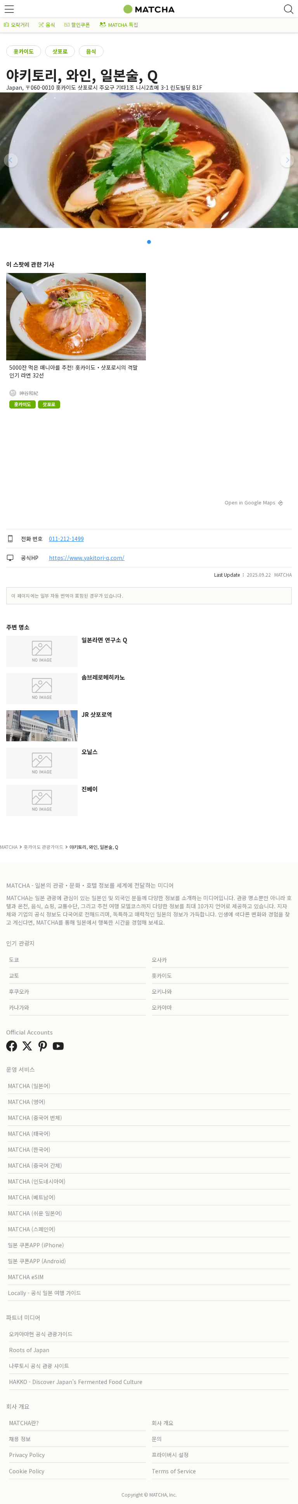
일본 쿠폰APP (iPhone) (36, 1245)
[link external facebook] (13, 1048)
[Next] (287, 160)
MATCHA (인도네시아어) (37, 1181)
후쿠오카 (19, 991)
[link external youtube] (60, 1048)
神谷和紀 (28, 393)
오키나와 (162, 991)
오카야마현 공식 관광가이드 (41, 1334)
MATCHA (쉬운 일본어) (35, 1213)
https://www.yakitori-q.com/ (87, 558)
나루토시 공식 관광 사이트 (39, 1366)
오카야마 (162, 1007)
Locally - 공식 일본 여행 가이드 (44, 1293)
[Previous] (11, 160)
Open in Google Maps (250, 502)
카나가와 (19, 1007)
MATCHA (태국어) (29, 1133)
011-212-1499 (66, 538)
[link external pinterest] (44, 1048)
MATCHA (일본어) (29, 1086)
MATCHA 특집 (123, 24)
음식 (50, 24)
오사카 (159, 959)
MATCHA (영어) (26, 1102)
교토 (14, 975)
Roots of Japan (29, 1350)
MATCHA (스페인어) (31, 1229)
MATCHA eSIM (25, 1277)
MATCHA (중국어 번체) (35, 1117)
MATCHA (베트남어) (31, 1197)
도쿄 (14, 959)
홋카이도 (24, 51)
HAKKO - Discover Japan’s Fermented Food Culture (75, 1382)
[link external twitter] (29, 1048)
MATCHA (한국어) (29, 1149)
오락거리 (20, 24)
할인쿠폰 (80, 24)
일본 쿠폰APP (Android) (37, 1261)
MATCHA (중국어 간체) (35, 1165)
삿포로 (60, 51)
